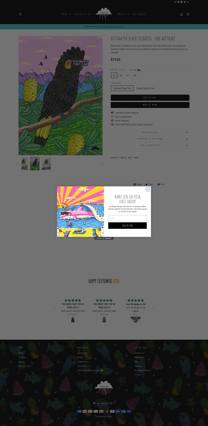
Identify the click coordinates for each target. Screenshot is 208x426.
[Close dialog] (148, 189)
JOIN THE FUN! (127, 225)
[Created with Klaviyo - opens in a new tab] (104, 238)
